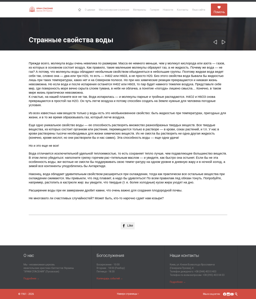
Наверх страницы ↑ (128, 293)
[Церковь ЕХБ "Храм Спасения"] (41, 9)
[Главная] (80, 10)
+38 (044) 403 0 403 (205, 271)
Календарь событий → (110, 278)
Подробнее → (31, 278)
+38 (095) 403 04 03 (213, 275)
